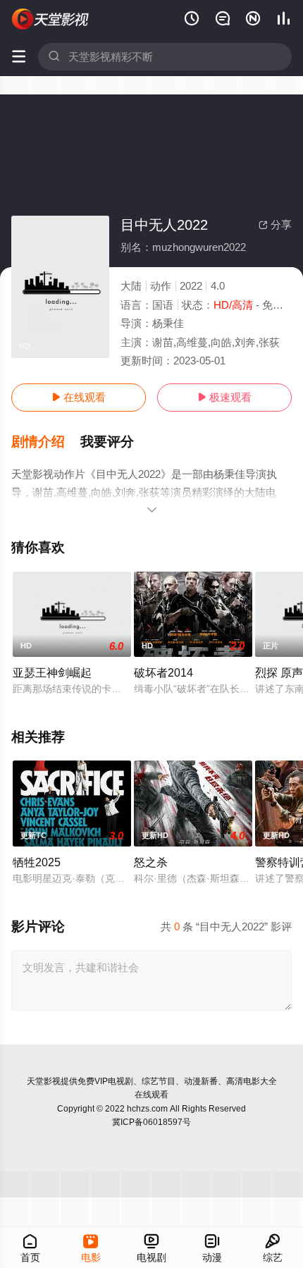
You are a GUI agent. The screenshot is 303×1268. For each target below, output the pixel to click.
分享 (275, 224)
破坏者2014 (163, 672)
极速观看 (224, 397)
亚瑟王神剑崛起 (52, 672)
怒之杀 (151, 862)
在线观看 (78, 397)
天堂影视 (44, 1081)
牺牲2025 (37, 862)
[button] (45, 442)
